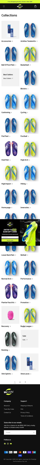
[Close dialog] (38, 220)
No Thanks (10, 242)
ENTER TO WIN (10, 240)
